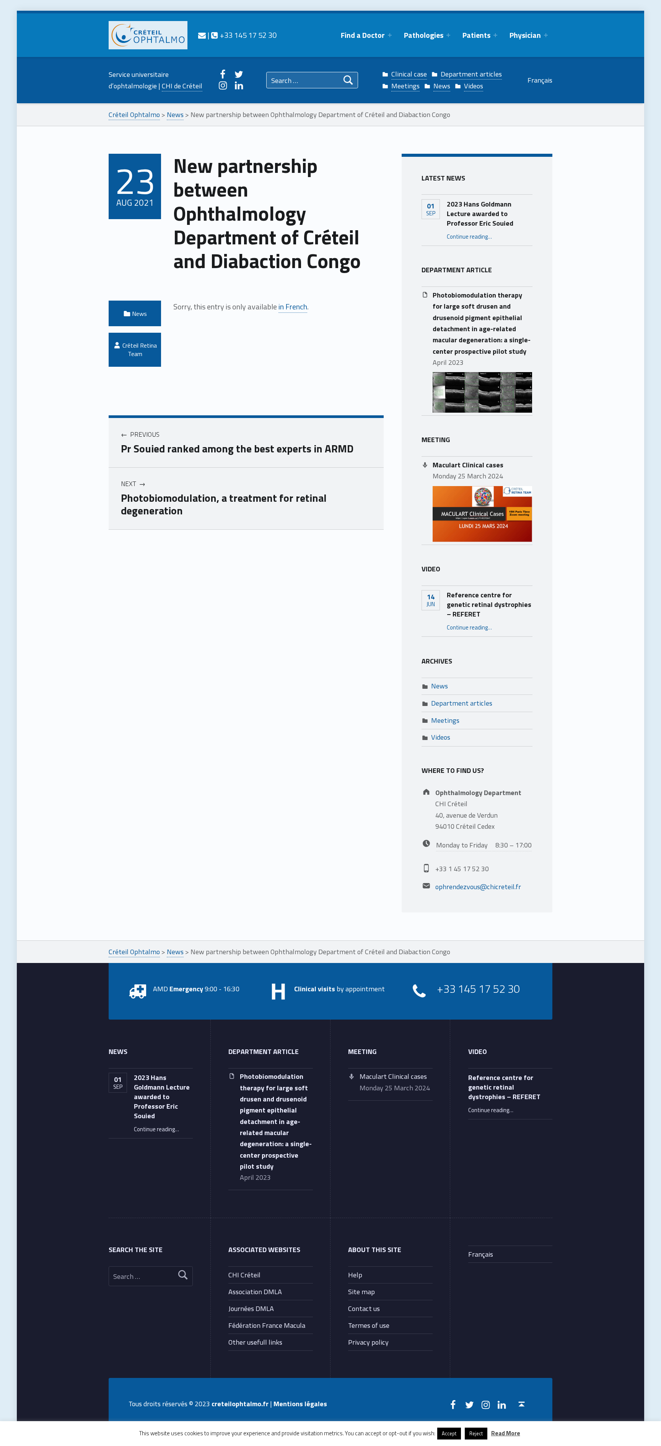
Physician (525, 35)
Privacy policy (368, 1342)
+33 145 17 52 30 (247, 35)
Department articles (471, 73)
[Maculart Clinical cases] (482, 512)
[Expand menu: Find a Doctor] (390, 35)
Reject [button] (476, 1433)
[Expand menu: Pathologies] (448, 35)
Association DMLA (255, 1291)
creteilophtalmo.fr (240, 1403)
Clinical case (409, 73)
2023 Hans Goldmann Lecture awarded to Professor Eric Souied (480, 213)
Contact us (364, 1308)
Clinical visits (314, 988)
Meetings (405, 85)
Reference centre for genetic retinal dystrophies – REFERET (489, 604)
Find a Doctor (363, 35)
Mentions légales (300, 1403)
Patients (476, 35)
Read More (505, 1433)
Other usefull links (255, 1342)
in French (292, 306)
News (441, 85)
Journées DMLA (251, 1308)
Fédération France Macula (266, 1325)
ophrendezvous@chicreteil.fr (478, 886)
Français (539, 80)
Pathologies (423, 35)
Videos (473, 85)
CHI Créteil (244, 1274)
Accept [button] (449, 1433)
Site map (361, 1291)
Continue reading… (469, 236)
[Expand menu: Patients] (495, 35)
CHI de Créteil (182, 85)
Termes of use (368, 1325)
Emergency (186, 988)
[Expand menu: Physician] (546, 35)
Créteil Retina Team (139, 349)
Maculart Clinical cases (468, 464)
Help (355, 1274)
